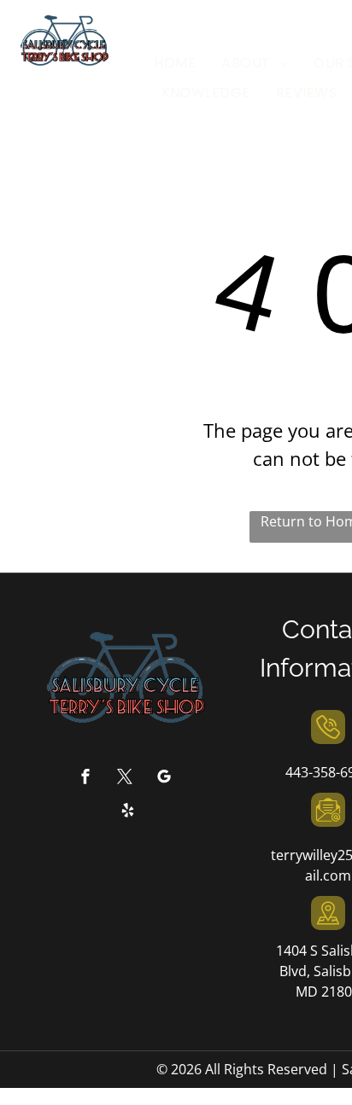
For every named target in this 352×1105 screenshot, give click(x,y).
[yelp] (128, 812)
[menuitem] (174, 63)
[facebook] (85, 778)
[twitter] (124, 778)
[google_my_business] (164, 778)
